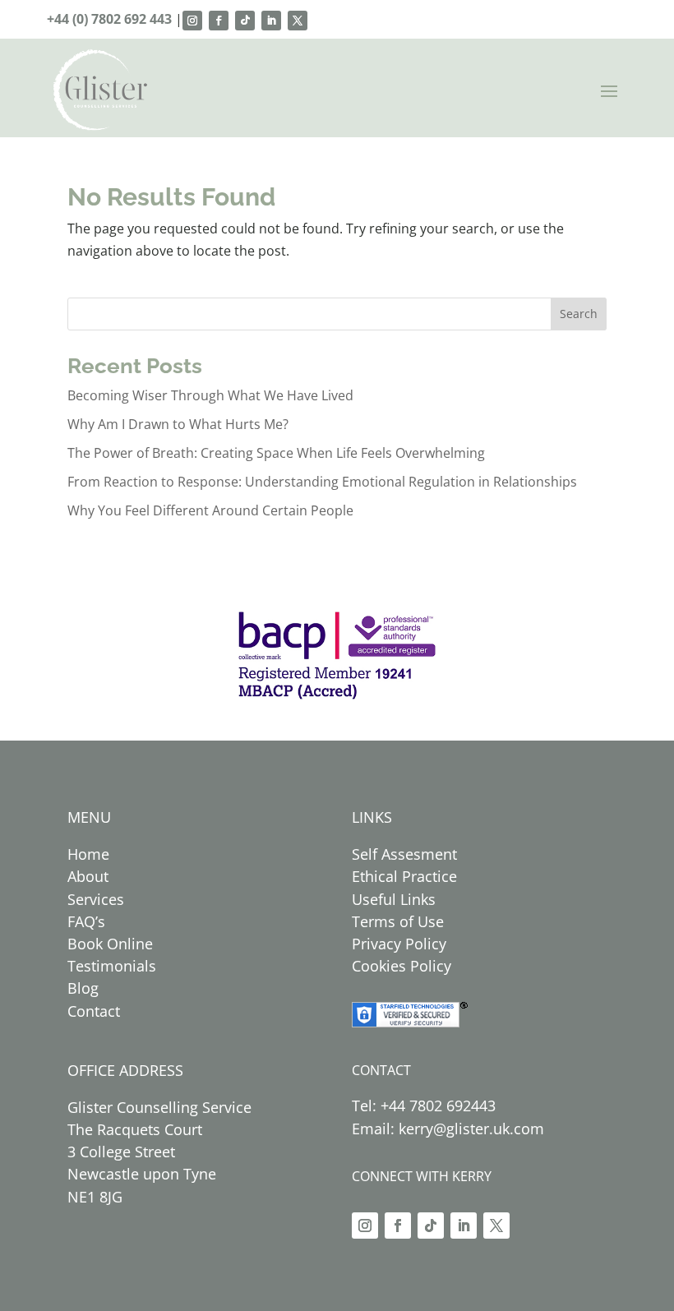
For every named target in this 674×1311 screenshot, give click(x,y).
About (87, 876)
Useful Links (394, 899)
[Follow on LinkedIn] (271, 20)
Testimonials (111, 966)
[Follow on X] (297, 20)
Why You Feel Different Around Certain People (210, 510)
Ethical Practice (404, 876)
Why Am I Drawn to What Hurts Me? (178, 424)
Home (88, 854)
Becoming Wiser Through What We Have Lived (210, 395)
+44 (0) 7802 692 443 (111, 19)
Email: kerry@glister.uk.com (448, 1128)
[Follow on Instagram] (192, 20)
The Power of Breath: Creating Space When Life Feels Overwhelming (276, 453)
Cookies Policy (401, 966)
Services (95, 899)
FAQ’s (86, 921)
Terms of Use (398, 921)
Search (579, 313)
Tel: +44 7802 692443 (424, 1105)
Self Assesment (404, 854)
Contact (93, 1011)
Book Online (110, 943)
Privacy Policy (399, 943)
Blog (83, 988)
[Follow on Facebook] (219, 20)
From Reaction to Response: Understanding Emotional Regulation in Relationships (322, 482)
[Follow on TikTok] (245, 20)
